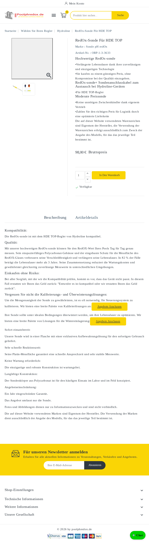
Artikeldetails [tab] (86, 217)
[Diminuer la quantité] (88, 179)
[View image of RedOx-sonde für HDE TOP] (19, 89)
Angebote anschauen (109, 306)
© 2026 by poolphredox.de (74, 529)
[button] (138, 535)
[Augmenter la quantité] (88, 174)
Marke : (80, 46)
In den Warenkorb (109, 175)
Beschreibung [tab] (55, 217)
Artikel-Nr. (82, 52)
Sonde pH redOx (96, 46)
